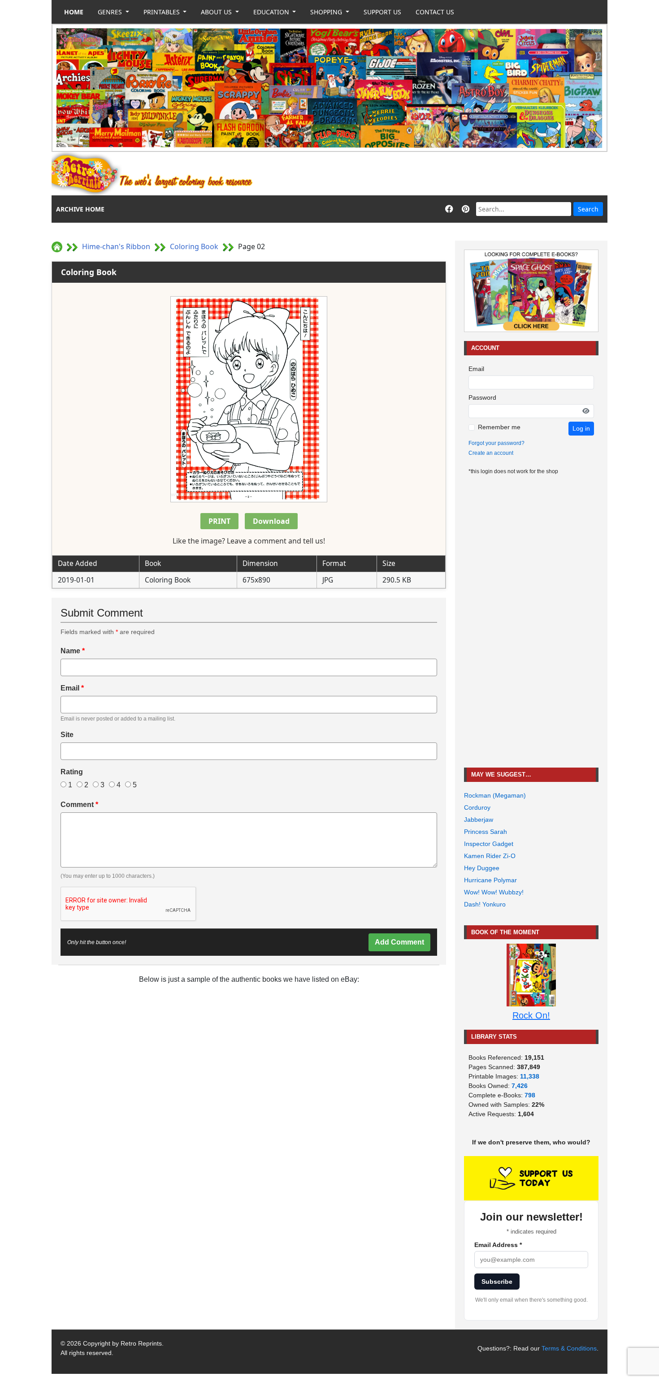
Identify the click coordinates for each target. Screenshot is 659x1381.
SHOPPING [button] (327, 12)
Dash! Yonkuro (485, 904)
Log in (581, 428)
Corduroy (477, 807)
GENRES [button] (111, 12)
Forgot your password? (496, 443)
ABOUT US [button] (217, 12)
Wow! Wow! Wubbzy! (494, 892)
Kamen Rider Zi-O (490, 855)
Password (482, 397)
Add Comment (399, 942)
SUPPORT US (382, 12)
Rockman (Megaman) (495, 795)
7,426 (520, 1085)
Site (67, 734)
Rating (72, 772)
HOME (73, 12)
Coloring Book (194, 246)
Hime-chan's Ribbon (116, 246)
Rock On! (531, 1015)
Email (72, 688)
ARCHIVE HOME (80, 209)
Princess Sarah (485, 831)
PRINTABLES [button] (162, 12)
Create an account (490, 453)
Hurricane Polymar (490, 880)
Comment (79, 804)
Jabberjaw (478, 819)
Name (73, 651)
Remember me (499, 427)
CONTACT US (435, 12)
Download (271, 521)
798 (530, 1095)
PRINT (219, 521)
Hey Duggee (481, 868)
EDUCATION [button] (272, 12)
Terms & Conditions (569, 1348)
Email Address (498, 1244)
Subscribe (496, 1281)
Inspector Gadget (488, 843)
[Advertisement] (444, 174)
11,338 (529, 1076)
